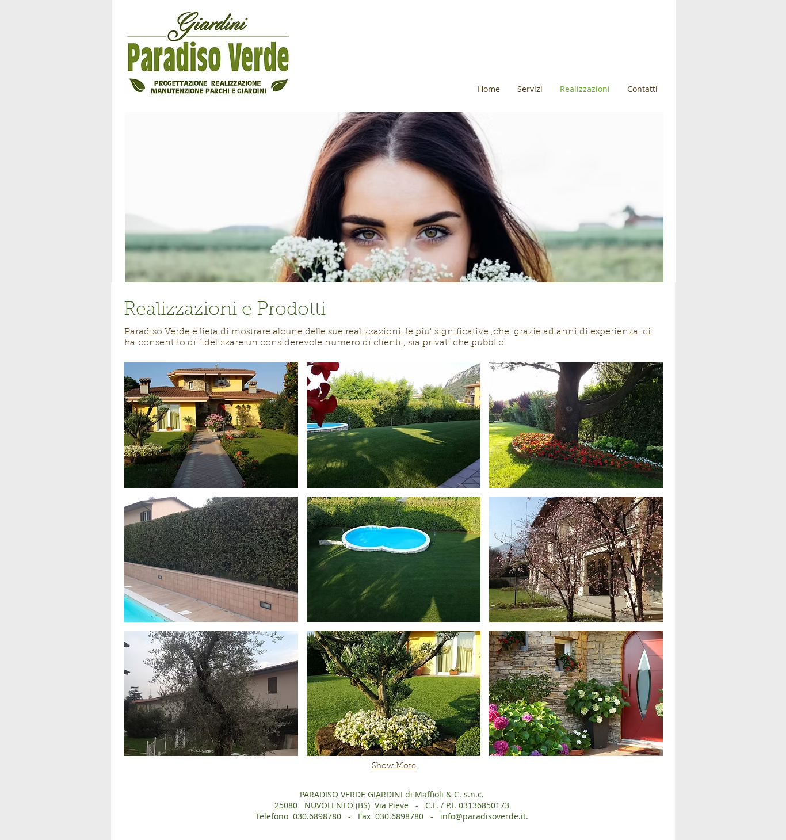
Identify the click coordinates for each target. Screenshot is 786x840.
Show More (394, 766)
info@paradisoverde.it (483, 816)
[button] (211, 425)
